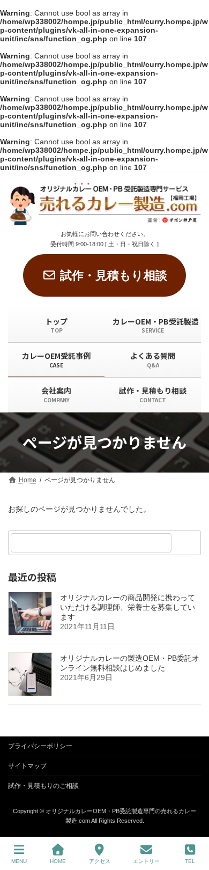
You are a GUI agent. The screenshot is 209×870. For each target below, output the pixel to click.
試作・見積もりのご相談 (43, 786)
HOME (58, 861)
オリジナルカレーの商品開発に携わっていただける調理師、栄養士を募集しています (127, 608)
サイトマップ (27, 766)
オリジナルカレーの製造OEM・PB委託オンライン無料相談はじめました (129, 663)
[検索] (187, 542)
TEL (190, 861)
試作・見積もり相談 (113, 275)
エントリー (146, 861)
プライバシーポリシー (40, 746)
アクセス (99, 861)
